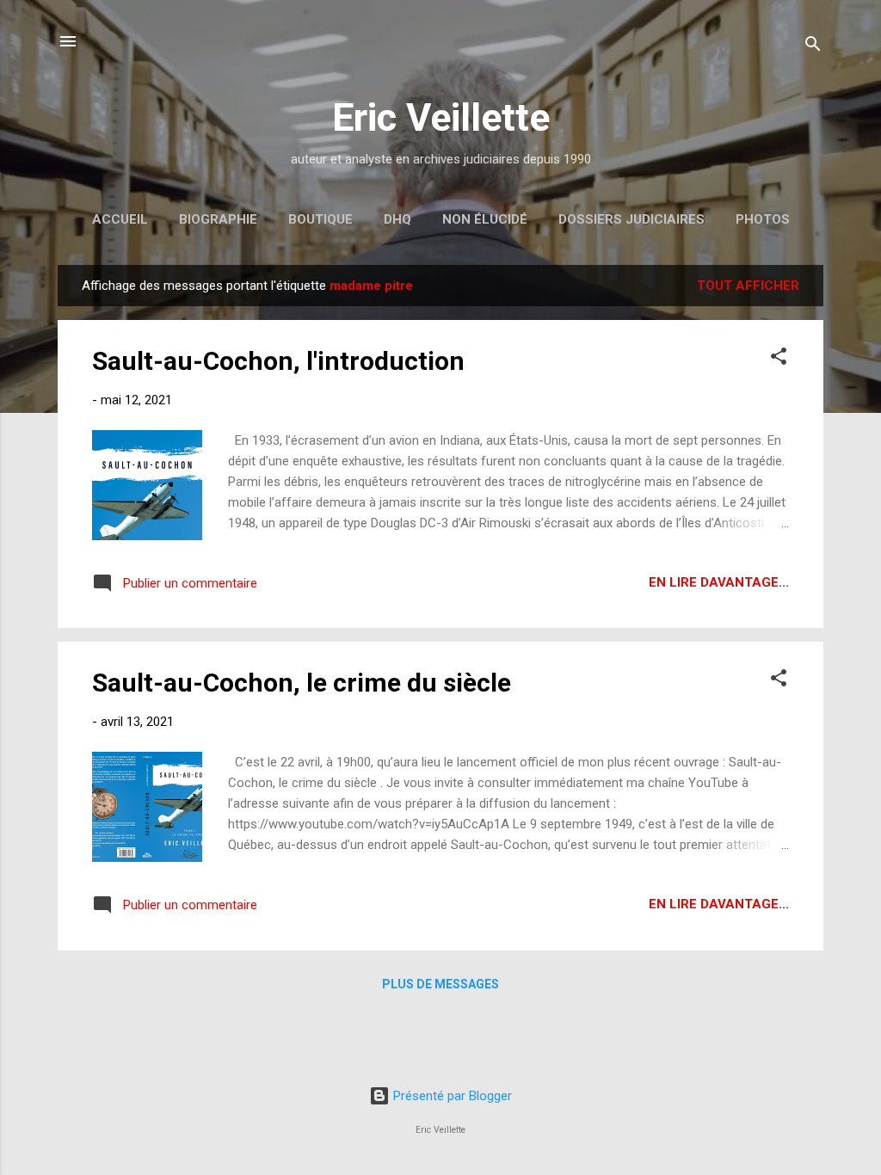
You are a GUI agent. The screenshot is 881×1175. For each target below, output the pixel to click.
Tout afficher (748, 285)
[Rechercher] (813, 47)
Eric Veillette (441, 117)
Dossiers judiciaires (631, 219)
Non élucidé (484, 219)
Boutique (320, 219)
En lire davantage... (719, 582)
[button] (778, 359)
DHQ (397, 219)
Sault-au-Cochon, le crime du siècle (301, 682)
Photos (763, 219)
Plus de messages (440, 984)
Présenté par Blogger (451, 1096)
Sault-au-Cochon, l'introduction (278, 361)
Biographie (218, 219)
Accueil (120, 219)
